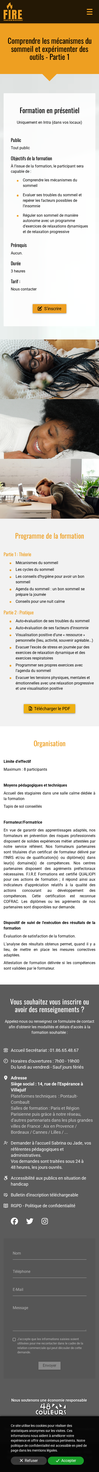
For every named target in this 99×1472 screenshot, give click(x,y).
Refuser (31, 1460)
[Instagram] (45, 1221)
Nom (17, 1253)
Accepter (68, 1460)
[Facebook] (14, 1221)
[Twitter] (29, 1221)
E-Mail (18, 1289)
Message (20, 1308)
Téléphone (21, 1271)
